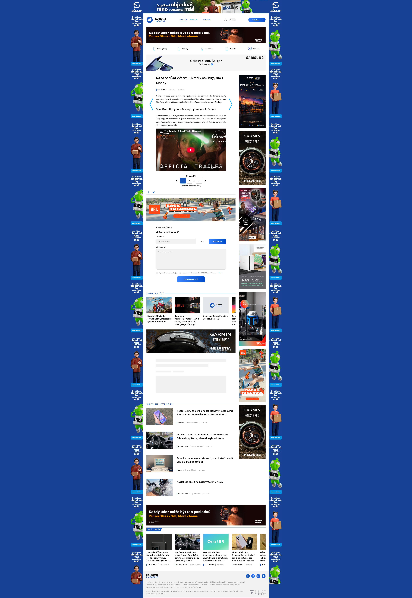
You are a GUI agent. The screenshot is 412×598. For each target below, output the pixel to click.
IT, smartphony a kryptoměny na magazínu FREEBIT (200, 591)
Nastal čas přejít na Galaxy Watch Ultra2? (200, 482)
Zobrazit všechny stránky (191, 186)
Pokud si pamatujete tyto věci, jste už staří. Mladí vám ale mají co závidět (205, 460)
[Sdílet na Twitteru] (153, 193)
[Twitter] (253, 576)
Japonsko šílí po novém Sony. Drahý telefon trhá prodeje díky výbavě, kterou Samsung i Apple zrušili (157, 556)
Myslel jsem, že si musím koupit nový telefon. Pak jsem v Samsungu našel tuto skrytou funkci (205, 412)
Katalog (194, 19)
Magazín (183, 19)
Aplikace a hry (183, 446)
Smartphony (152, 565)
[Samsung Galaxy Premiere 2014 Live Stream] (216, 305)
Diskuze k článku (164, 227)
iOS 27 (163, 594)
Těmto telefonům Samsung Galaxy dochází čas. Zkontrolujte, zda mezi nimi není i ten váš (243, 556)
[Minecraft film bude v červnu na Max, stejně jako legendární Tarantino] (159, 305)
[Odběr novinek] (225, 20)
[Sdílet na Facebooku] (148, 193)
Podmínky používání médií (165, 585)
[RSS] (264, 576)
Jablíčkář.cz (166, 591)
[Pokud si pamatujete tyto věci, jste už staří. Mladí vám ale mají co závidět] (159, 463)
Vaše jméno (160, 237)
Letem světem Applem (153, 591)
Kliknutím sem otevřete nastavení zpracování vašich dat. (182, 587)
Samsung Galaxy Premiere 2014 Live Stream (215, 317)
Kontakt (207, 19)
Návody (181, 423)
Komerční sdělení (184, 494)
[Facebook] (248, 576)
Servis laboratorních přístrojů (228, 591)
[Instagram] (258, 576)
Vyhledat (255, 20)
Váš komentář (161, 247)
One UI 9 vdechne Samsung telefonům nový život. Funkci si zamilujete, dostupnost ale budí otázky (215, 556)
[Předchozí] (176, 180)
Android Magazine (177, 591)
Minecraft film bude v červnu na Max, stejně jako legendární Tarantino (158, 319)
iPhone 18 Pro (155, 594)
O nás (162, 587)
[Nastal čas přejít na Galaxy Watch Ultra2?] (159, 487)
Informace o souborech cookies (212, 585)
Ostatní (181, 470)
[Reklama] (136, 6)
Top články (161, 90)
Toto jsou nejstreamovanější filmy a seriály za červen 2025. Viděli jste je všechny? (187, 320)
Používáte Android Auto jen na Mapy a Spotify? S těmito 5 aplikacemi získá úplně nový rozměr (187, 556)
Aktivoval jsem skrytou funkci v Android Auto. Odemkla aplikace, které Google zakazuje (203, 436)
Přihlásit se (217, 241)
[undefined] (205, 180)
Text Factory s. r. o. (171, 582)
